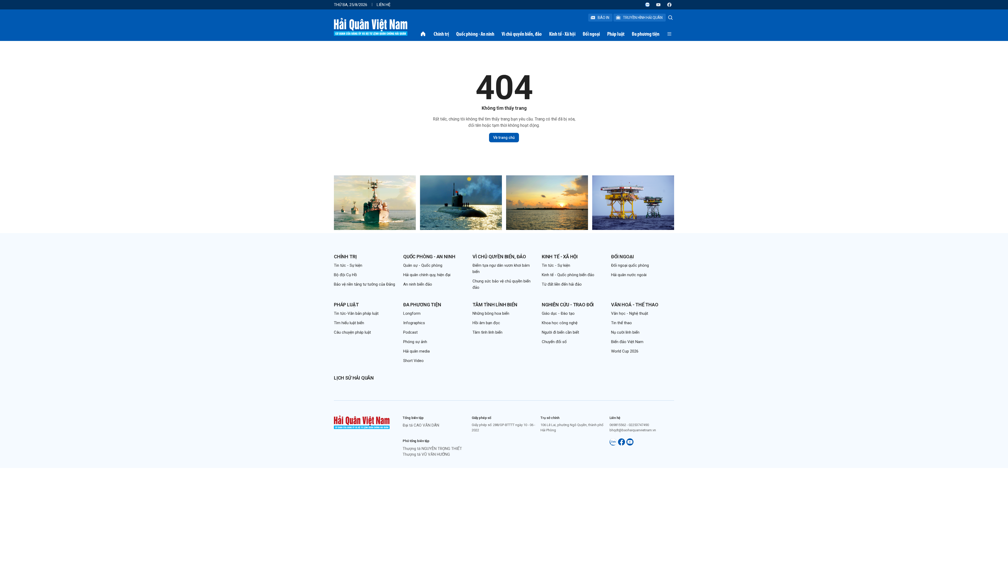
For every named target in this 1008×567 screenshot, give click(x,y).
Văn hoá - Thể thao (634, 304)
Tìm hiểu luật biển (349, 323)
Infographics (414, 323)
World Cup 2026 (624, 351)
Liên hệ (384, 4)
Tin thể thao (621, 323)
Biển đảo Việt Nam (627, 341)
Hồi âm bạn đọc (486, 323)
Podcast (410, 332)
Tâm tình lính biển (494, 304)
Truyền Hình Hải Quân (643, 17)
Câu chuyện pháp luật (352, 332)
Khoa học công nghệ (560, 323)
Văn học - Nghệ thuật (629, 313)
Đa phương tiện (645, 34)
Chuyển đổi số (554, 341)
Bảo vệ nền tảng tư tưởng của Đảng (364, 284)
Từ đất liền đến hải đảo (562, 284)
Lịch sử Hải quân (354, 378)
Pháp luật (615, 34)
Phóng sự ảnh (415, 341)
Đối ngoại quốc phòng (630, 265)
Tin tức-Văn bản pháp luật (356, 313)
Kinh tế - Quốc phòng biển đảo (568, 274)
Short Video (413, 360)
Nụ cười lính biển (625, 332)
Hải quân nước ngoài (629, 274)
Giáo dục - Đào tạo (558, 313)
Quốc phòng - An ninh (475, 34)
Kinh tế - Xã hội (562, 34)
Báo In (603, 17)
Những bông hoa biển (490, 313)
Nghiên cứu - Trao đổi (568, 304)
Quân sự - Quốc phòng (422, 265)
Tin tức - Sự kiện (348, 265)
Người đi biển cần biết (560, 332)
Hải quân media (416, 351)
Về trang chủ (504, 137)
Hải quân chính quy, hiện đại (426, 274)
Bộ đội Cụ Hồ (345, 274)
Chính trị (441, 34)
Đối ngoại (591, 34)
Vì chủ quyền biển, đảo (522, 34)
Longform (412, 313)
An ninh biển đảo (417, 284)
